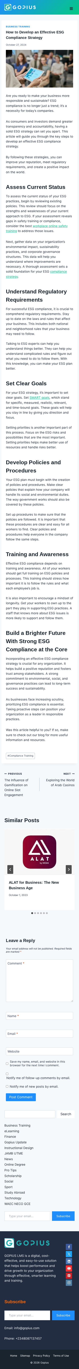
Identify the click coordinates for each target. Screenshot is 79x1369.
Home (13, 1355)
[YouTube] (69, 1268)
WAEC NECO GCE (17, 1204)
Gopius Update (15, 1142)
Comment (16, 963)
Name (13, 1016)
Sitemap (25, 1355)
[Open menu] (71, 7)
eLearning (11, 1131)
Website (13, 1051)
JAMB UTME (13, 1153)
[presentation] (39, 852)
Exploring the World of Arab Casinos (60, 779)
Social (8, 1181)
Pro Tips (10, 1170)
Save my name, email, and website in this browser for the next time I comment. (37, 1063)
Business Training (18, 26)
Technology (12, 1198)
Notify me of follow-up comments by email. (38, 1078)
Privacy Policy (41, 1355)
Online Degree (14, 1164)
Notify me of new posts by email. (34, 1086)
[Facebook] (69, 1247)
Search (65, 1114)
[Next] (69, 869)
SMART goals (39, 397)
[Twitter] (69, 1254)
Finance (10, 1136)
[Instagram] (69, 1283)
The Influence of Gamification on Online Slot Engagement (16, 784)
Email (13, 1034)
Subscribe (63, 1216)
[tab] (32, 913)
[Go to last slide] (10, 869)
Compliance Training (20, 755)
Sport (8, 1187)
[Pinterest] (69, 1276)
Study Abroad (14, 1192)
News (8, 1159)
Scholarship (12, 1176)
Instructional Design (18, 1148)
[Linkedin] (69, 1261)
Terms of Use (61, 1355)
